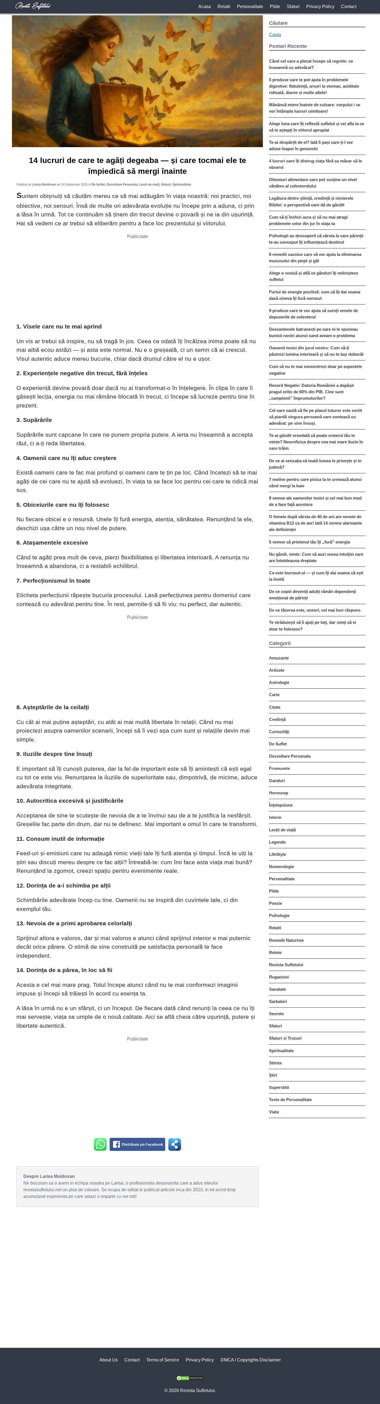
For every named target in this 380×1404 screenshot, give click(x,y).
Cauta (275, 34)
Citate (274, 707)
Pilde (275, 6)
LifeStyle (277, 854)
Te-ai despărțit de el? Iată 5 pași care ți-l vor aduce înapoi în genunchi (311, 145)
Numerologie (281, 866)
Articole (276, 670)
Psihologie (279, 915)
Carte (274, 694)
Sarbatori (278, 1001)
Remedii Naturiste (286, 940)
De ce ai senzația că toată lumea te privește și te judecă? (315, 463)
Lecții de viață (282, 829)
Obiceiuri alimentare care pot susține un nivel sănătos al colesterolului (313, 182)
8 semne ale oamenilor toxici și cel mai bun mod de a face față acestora (315, 501)
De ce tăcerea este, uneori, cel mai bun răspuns (315, 610)
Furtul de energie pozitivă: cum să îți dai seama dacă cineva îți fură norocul (314, 295)
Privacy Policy (320, 6)
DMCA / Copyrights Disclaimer (251, 1360)
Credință (277, 719)
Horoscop (278, 792)
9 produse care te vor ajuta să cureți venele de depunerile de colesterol (313, 313)
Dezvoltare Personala (289, 756)
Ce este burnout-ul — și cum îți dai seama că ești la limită (316, 576)
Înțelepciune (281, 805)
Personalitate (250, 6)
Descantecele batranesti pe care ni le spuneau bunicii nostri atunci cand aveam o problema (313, 332)
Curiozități (279, 731)
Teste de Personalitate (290, 1099)
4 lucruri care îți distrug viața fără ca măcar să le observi (315, 164)
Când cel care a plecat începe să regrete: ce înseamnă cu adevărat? (311, 64)
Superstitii (279, 1087)
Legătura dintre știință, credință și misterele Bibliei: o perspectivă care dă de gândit (311, 201)
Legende (277, 842)
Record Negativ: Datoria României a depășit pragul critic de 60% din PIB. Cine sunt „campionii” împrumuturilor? (311, 392)
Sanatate (277, 989)
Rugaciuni (279, 977)
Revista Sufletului (286, 964)
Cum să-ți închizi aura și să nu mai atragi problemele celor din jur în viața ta (308, 220)
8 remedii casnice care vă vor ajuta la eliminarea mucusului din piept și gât (315, 257)
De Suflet (278, 743)
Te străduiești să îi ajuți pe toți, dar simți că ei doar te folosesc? (312, 625)
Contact (348, 6)
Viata (274, 1111)
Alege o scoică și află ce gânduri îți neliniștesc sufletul (313, 276)
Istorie (275, 817)
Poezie (275, 903)
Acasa (204, 6)
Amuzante (279, 658)
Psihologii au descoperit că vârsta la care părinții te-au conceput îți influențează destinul (316, 238)
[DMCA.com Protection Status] (190, 1379)
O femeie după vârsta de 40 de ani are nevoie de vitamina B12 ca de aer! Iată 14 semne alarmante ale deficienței (315, 523)
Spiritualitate (281, 1050)
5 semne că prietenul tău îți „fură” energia (309, 542)
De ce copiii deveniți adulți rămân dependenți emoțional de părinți (312, 594)
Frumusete (279, 768)
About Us (108, 1360)
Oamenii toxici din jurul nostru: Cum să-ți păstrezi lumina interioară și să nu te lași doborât (316, 351)
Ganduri (277, 780)
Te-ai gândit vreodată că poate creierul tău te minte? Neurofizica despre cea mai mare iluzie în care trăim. (316, 442)
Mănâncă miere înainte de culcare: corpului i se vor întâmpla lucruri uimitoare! (314, 107)
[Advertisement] (137, 280)
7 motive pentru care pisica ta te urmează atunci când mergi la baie (315, 482)
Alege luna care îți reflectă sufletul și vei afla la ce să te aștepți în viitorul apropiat (316, 126)
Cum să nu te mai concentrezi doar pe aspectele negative (315, 369)
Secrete (276, 1013)
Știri (273, 1075)
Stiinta (275, 1063)
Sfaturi (293, 6)
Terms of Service (162, 1360)
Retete (275, 952)
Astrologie (279, 682)
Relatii (224, 6)
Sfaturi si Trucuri (285, 1038)
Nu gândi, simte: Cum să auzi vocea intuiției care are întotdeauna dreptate (316, 557)
